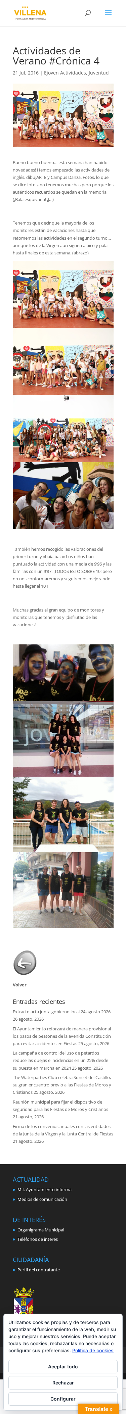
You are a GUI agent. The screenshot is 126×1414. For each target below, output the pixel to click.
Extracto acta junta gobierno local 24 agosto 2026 (62, 1012)
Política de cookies (93, 1350)
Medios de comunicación (42, 1199)
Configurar (63, 1399)
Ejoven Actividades (65, 72)
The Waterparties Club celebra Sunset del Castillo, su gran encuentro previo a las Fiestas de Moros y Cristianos (62, 1084)
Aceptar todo (63, 1366)
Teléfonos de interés (37, 1239)
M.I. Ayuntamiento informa (44, 1189)
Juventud (99, 72)
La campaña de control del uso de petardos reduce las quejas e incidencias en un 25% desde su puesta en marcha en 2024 (60, 1060)
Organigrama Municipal (40, 1230)
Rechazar (63, 1382)
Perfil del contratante (38, 1270)
